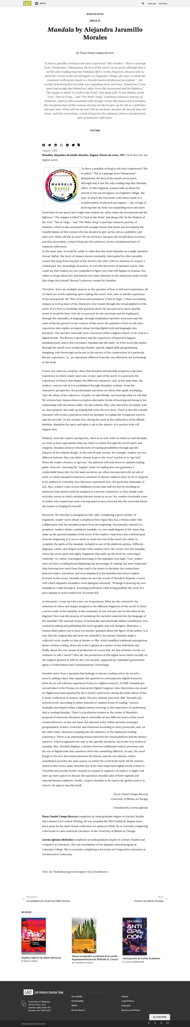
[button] (143, 3)
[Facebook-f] (148, 1022)
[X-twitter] (155, 1022)
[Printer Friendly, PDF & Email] (79, 145)
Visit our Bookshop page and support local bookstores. (75, 871)
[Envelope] (167, 1022)
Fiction (95, 130)
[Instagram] (161, 1022)
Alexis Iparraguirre (134, 962)
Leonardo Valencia (84, 963)
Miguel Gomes (30, 961)
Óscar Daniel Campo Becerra (97, 52)
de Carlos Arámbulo (141, 958)
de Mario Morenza (41, 958)
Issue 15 (95, 20)
